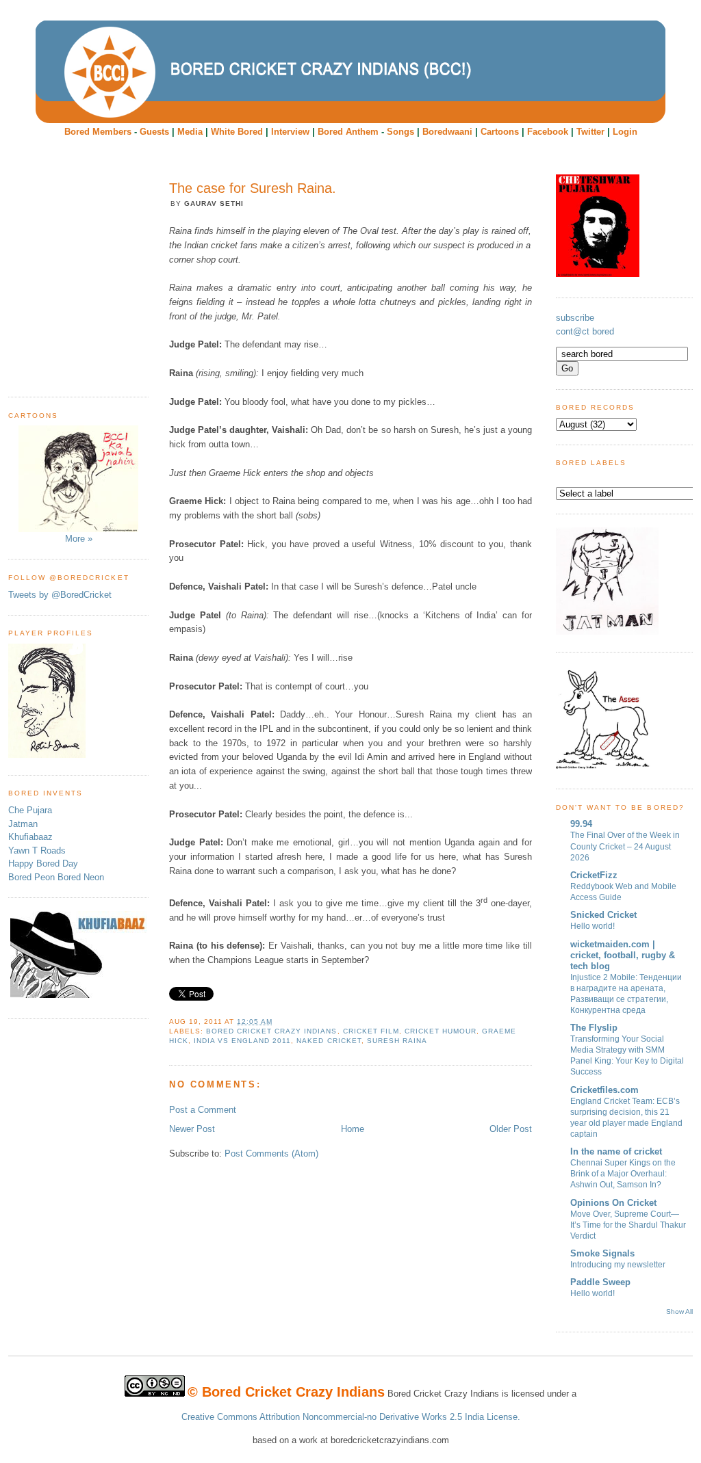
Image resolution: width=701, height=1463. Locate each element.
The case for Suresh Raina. (252, 188)
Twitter (590, 132)
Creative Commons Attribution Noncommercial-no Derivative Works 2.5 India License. (350, 1417)
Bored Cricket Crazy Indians (271, 1031)
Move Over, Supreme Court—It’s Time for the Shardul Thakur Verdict (628, 1225)
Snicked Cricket (603, 915)
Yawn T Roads (37, 850)
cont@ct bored (585, 331)
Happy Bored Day (43, 863)
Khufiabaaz (30, 837)
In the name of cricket (616, 1151)
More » (78, 538)
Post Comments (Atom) (271, 1153)
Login (625, 132)
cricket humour (440, 1031)
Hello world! (592, 926)
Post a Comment (202, 1110)
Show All (679, 1311)
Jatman (23, 824)
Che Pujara (30, 810)
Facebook (547, 132)
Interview (290, 132)
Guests (154, 132)
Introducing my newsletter (617, 1264)
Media (190, 132)
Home (352, 1129)
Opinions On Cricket (613, 1203)
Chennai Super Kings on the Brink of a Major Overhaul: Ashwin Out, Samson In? (623, 1173)
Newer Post (192, 1129)
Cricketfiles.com (604, 1090)
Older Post (510, 1129)
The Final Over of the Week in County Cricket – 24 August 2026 (625, 846)
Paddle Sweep (600, 1282)
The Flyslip (593, 1028)
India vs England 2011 (242, 1040)
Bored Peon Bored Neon (56, 877)
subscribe (575, 318)
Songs (400, 132)
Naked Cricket (328, 1040)
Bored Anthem (348, 132)
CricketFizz (593, 875)
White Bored (237, 132)
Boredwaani (447, 132)
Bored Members (97, 132)
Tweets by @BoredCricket (60, 595)
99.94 (581, 824)
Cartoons (500, 132)
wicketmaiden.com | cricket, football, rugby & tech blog (622, 955)
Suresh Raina (397, 1040)
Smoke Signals (602, 1253)
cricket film (371, 1031)
